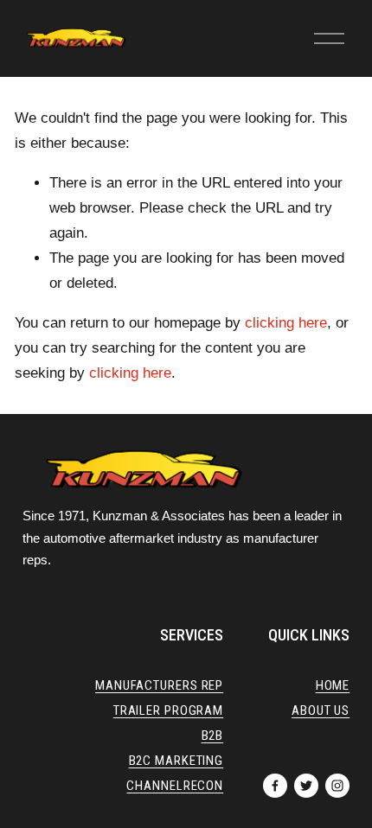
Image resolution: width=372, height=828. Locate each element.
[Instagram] (337, 786)
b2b (213, 736)
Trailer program (168, 711)
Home (333, 685)
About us (321, 711)
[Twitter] (306, 786)
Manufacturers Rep (159, 685)
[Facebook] (275, 786)
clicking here (286, 323)
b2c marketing (176, 761)
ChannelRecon (174, 786)
